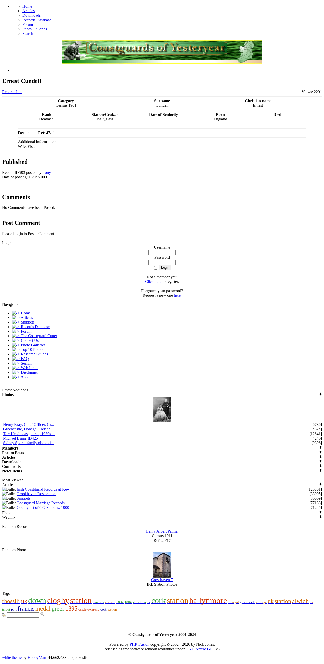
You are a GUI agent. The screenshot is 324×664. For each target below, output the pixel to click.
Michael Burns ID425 (20, 438)
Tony (47, 172)
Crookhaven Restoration (36, 494)
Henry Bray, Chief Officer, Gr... (28, 424)
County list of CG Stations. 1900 (43, 507)
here (177, 295)
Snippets (23, 498)
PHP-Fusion (139, 644)
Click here (153, 281)
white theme (12, 657)
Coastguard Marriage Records (41, 503)
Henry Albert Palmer (162, 531)
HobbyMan (37, 657)
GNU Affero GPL (200, 649)
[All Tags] (4, 615)
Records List (12, 91)
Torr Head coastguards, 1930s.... (29, 434)
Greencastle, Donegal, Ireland (27, 429)
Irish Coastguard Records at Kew (43, 489)
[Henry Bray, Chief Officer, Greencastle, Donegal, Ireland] (162, 421)
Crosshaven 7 (162, 580)
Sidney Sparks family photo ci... (28, 443)
